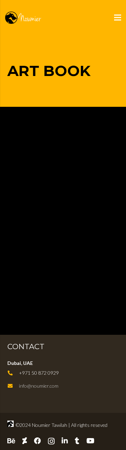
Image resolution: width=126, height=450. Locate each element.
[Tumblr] (77, 440)
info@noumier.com (38, 386)
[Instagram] (51, 441)
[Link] (30, 18)
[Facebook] (37, 440)
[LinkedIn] (65, 440)
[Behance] (11, 440)
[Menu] (117, 17)
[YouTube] (90, 440)
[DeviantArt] (24, 440)
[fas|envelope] (13, 386)
